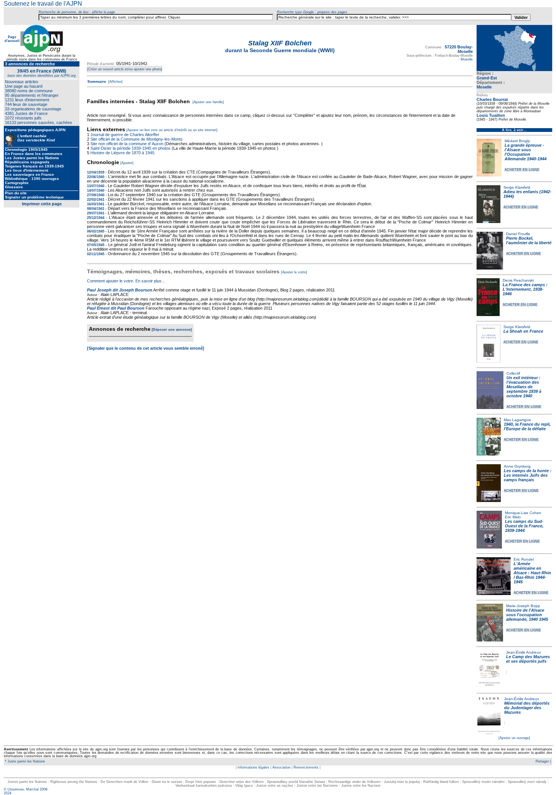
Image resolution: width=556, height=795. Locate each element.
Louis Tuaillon (491, 115)
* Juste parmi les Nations (24, 761)
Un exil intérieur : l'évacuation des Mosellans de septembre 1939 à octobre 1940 (523, 386)
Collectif (513, 373)
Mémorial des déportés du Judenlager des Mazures (527, 707)
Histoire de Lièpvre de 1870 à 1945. (122, 152)
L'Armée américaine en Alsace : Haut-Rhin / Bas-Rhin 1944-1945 (532, 572)
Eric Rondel (524, 559)
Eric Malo (513, 517)
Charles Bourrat (492, 99)
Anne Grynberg (517, 466)
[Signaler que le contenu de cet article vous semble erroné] (145, 348)
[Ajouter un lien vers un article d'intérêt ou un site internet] (171, 130)
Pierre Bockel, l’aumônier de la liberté (528, 240)
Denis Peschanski (518, 280)
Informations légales (253, 767)
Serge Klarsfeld (516, 187)
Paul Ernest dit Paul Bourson (115, 308)
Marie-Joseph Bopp (523, 606)
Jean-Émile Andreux (523, 652)
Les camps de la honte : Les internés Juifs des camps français (527, 475)
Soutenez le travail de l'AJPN (43, 3)
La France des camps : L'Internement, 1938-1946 (525, 289)
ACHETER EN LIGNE (522, 170)
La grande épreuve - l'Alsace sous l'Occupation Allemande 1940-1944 (526, 152)
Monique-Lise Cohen (523, 513)
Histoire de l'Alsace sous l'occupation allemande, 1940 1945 (527, 614)
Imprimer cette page (42, 203)
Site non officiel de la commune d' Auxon (126, 143)
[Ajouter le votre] (294, 272)
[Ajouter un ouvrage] (514, 738)
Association (281, 767)
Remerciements (306, 767)
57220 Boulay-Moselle (459, 49)
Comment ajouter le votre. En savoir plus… (126, 281)
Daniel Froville (518, 234)
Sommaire (96, 81)
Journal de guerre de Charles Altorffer (124, 134)
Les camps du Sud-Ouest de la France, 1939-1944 (524, 526)
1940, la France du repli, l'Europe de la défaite (527, 426)
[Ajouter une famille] (208, 102)
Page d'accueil (12, 39)
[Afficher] (115, 82)
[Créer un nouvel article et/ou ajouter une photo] (124, 69)
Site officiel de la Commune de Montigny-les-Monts (136, 139)
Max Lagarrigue (517, 420)
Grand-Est (487, 78)
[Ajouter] (127, 163)
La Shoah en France (523, 331)
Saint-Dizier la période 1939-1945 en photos (130, 148)
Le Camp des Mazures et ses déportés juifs (528, 658)
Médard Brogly (517, 141)
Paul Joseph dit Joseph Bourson (119, 290)
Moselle (484, 87)
